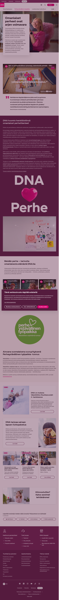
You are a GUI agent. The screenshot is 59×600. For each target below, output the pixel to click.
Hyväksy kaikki (43, 306)
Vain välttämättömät (29, 306)
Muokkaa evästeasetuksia (13, 306)
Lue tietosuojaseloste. (10, 302)
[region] (29, 300)
